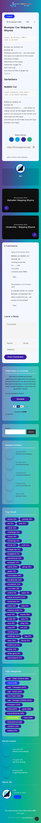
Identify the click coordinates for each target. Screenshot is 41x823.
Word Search (15, 658)
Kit (20, 176)
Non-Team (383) (14, 696)
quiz (24, 619)
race (11, 623)
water (12, 649)
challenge (13, 532)
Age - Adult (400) (15, 692)
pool (11, 614)
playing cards (15, 610)
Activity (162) (13, 718)
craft (25, 545)
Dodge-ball (14, 550)
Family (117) (12, 731)
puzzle (25, 614)
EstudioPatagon (27, 817)
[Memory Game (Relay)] (9, 455)
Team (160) (28, 718)
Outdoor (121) (13, 726)
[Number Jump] (9, 497)
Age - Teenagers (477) (17, 687)
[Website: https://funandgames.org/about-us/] (20, 181)
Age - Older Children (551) (18, 679)
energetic (13, 562)
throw (25, 641)
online (12, 593)
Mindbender (14, 580)
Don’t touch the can (23, 485)
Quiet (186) (26, 709)
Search (7, 428)
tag (28, 636)
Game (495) (12, 683)
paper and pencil (16, 597)
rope (19, 157)
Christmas (13, 541)
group (27, 567)
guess (12, 571)
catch (12, 528)
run (24, 628)
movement (14, 584)
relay (24, 623)
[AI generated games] (9, 476)
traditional (14, 645)
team (12, 641)
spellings (13, 636)
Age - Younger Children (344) (20, 700)
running (13, 632)
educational (14, 558)
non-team (13, 588)
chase (12, 536)
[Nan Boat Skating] (9, 465)
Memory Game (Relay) (24, 454)
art (10, 523)
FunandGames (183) (16, 713)
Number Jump (21, 496)
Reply (15, 277)
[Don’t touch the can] (9, 486)
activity (27, 519)
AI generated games (23, 475)
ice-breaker (14, 576)
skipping (24, 157)
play (24, 606)
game (9, 157)
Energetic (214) (14, 705)
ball (22, 523)
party (12, 606)
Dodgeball (13, 554)
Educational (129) (15, 722)
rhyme (14, 157)
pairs (25, 593)
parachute (13, 602)
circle (12, 545)
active (12, 519)
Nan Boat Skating (22, 464)
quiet (11, 619)
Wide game (14, 654)
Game (9, 16)
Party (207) (12, 709)
